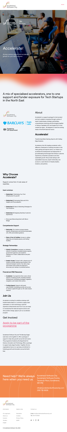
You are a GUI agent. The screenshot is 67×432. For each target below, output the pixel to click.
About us (5, 415)
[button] (62, 4)
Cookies (18, 415)
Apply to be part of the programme (16, 324)
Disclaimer (19, 413)
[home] (10, 5)
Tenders (5, 420)
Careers (5, 418)
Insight (4, 422)
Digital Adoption (20, 423)
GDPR (17, 420)
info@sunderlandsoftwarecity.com (43, 413)
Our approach (6, 413)
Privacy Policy (19, 418)
